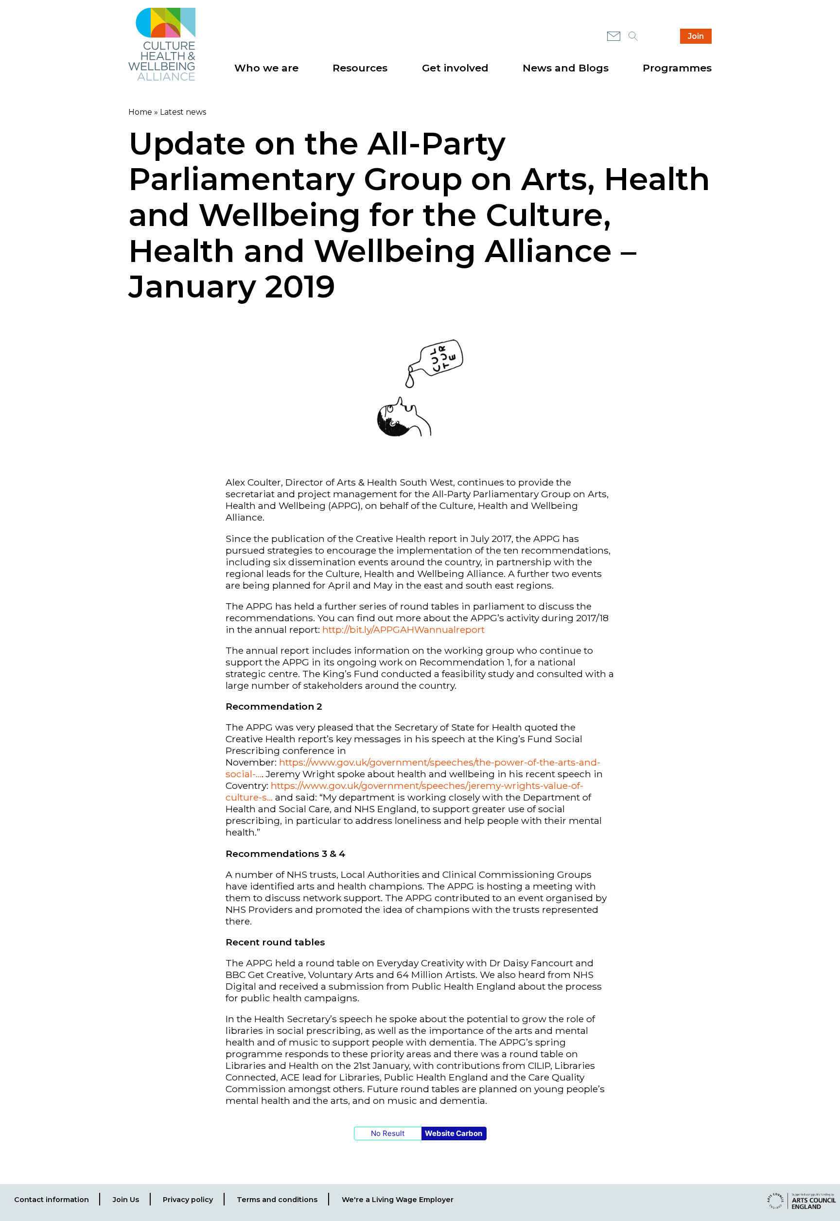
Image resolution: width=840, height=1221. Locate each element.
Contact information (51, 1199)
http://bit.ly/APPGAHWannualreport (403, 629)
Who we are (266, 68)
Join (696, 36)
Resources (359, 68)
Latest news (183, 112)
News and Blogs (566, 68)
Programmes (677, 68)
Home (140, 112)
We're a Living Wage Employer (398, 1199)
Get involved (455, 68)
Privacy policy (188, 1199)
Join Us (126, 1199)
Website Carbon (453, 1133)
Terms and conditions (277, 1199)
